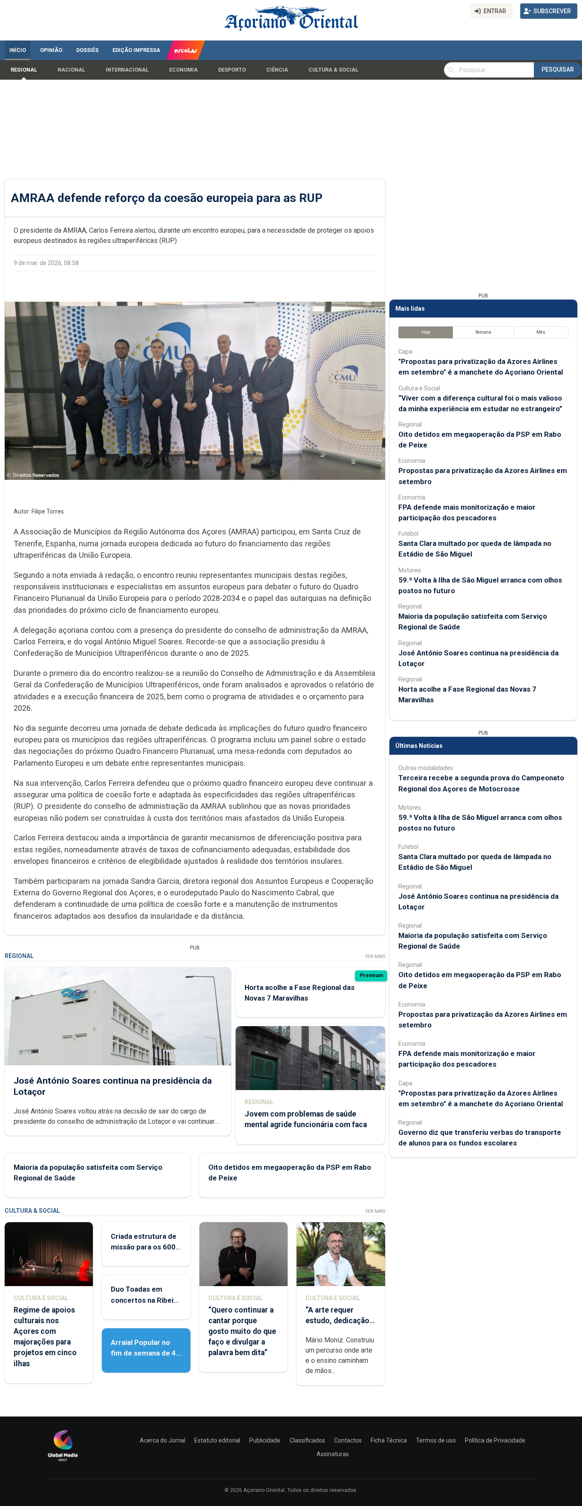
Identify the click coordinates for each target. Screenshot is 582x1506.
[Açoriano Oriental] (63, 1462)
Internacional (127, 70)
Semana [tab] (483, 332)
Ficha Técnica (389, 1440)
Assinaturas (333, 1454)
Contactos (348, 1440)
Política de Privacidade (495, 1440)
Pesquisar (558, 69)
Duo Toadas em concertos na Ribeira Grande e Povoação (145, 1300)
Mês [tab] (540, 332)
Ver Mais (375, 956)
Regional (24, 70)
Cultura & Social (333, 70)
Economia (183, 70)
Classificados (307, 1440)
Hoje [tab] (425, 332)
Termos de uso (436, 1440)
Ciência (277, 70)
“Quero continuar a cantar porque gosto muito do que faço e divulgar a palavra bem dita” (242, 1331)
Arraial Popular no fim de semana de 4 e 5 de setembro (143, 1353)
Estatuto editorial (217, 1440)
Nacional (71, 70)
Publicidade (264, 1440)
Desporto (232, 70)
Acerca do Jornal (162, 1440)
